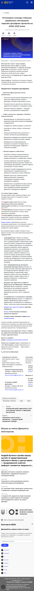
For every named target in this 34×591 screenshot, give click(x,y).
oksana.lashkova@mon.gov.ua (14, 375)
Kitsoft (17, 582)
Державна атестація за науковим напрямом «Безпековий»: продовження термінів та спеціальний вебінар (15, 473)
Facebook (3, 35)
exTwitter (9, 35)
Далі (5, 545)
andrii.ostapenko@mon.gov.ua (14, 389)
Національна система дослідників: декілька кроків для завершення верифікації (15, 482)
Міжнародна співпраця (9, 400)
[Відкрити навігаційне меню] (31, 2)
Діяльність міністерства (9, 398)
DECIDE (30, 582)
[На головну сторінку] (7, 3)
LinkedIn (14, 35)
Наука (21, 400)
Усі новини (6, 12)
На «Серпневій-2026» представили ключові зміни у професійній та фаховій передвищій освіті (16, 489)
